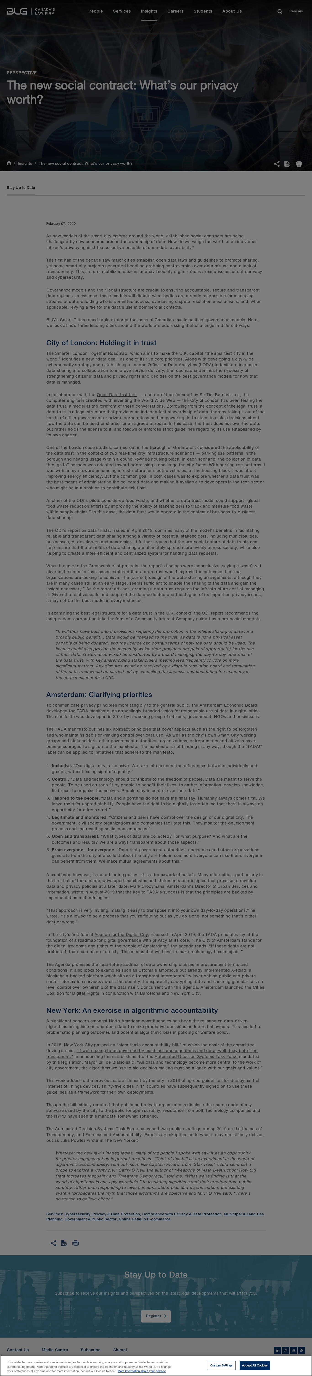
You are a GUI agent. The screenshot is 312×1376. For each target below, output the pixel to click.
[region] (156, 1366)
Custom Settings (221, 1365)
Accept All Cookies (255, 1365)
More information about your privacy (142, 1371)
